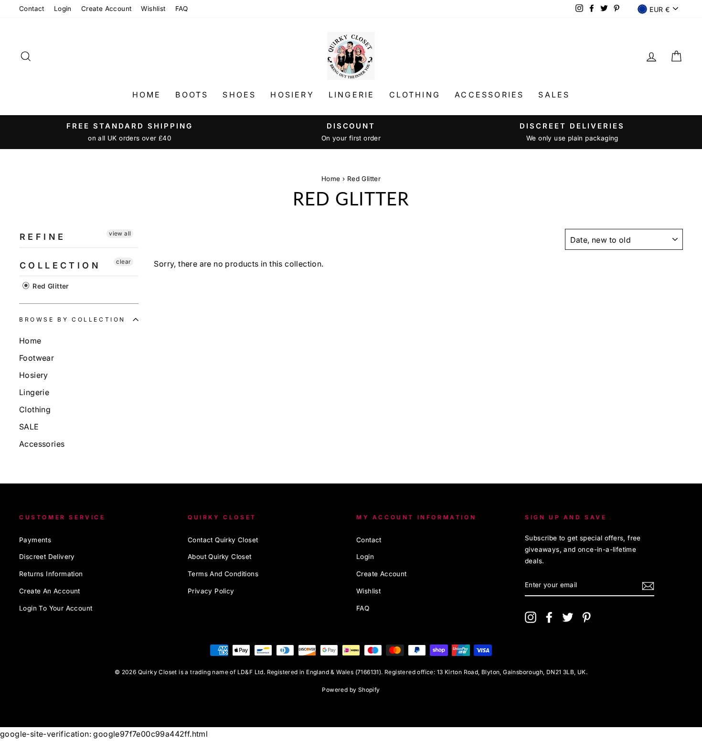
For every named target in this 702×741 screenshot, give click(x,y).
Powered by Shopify (351, 689)
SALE (29, 426)
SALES (554, 94)
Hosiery (292, 94)
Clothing (415, 94)
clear (123, 261)
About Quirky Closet (220, 556)
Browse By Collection (72, 319)
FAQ (181, 8)
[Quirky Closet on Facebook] (549, 617)
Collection (60, 265)
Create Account (106, 8)
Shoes (239, 94)
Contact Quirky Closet (223, 540)
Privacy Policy (211, 591)
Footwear (36, 358)
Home (146, 94)
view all (120, 233)
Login (63, 8)
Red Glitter (364, 179)
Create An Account (49, 591)
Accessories (489, 94)
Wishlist (153, 8)
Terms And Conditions (223, 574)
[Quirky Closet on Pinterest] (586, 617)
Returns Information (51, 574)
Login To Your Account (55, 608)
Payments (35, 540)
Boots (191, 94)
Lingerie (352, 94)
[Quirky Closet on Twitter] (568, 617)
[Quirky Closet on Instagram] (530, 617)
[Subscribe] (648, 585)
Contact (31, 8)
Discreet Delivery (47, 556)
